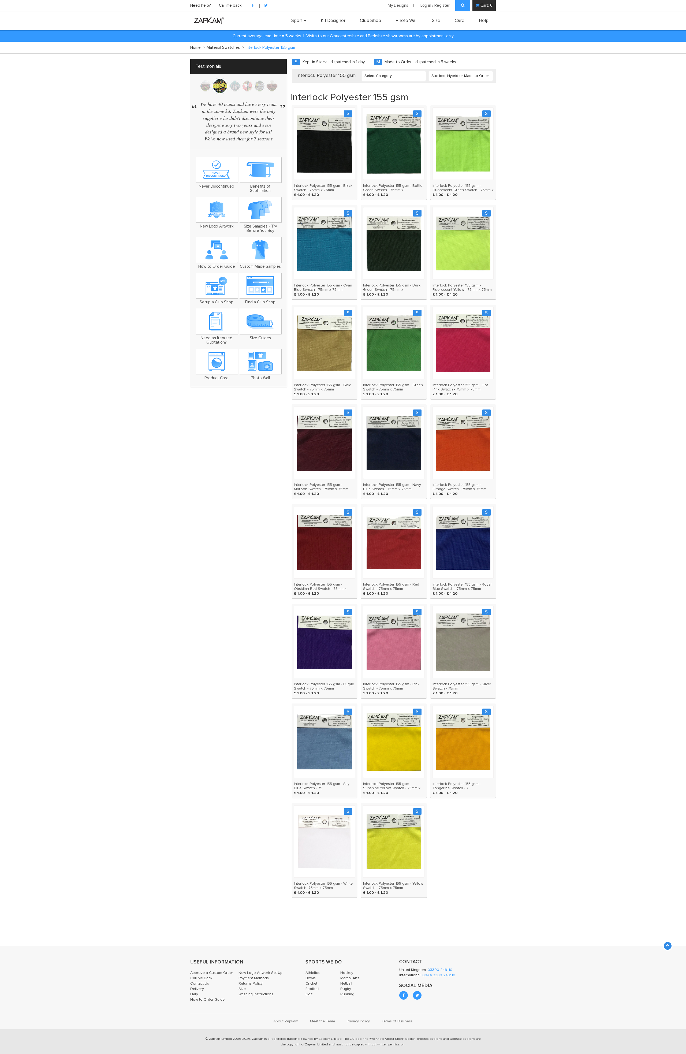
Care (459, 20)
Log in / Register (435, 5)
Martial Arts (349, 978)
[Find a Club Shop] (260, 285)
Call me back (230, 5)
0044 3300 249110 (438, 975)
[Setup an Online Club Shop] (217, 285)
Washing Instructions (255, 994)
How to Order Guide (207, 999)
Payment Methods (253, 978)
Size (436, 20)
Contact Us (199, 983)
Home (197, 47)
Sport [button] (297, 20)
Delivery (197, 989)
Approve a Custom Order (211, 973)
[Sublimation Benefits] (260, 170)
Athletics (312, 973)
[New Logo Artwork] (217, 209)
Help (484, 20)
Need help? (201, 5)
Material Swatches (225, 47)
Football (312, 989)
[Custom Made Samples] (260, 249)
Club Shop (370, 20)
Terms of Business (397, 1021)
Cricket (311, 983)
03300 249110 (440, 970)
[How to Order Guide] (217, 249)
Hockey (346, 973)
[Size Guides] (260, 321)
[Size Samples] (260, 209)
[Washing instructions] (217, 361)
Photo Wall (406, 20)
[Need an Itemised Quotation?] (217, 321)
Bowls (310, 978)
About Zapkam (285, 1021)
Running (347, 994)
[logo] (207, 20)
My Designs (398, 5)
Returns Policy (250, 983)
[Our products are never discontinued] (217, 170)
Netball (346, 983)
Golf (308, 994)
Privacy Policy (358, 1021)
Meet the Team (322, 1021)
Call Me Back (201, 978)
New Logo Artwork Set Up (260, 973)
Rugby (345, 989)
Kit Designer (333, 20)
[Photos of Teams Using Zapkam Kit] (260, 361)
